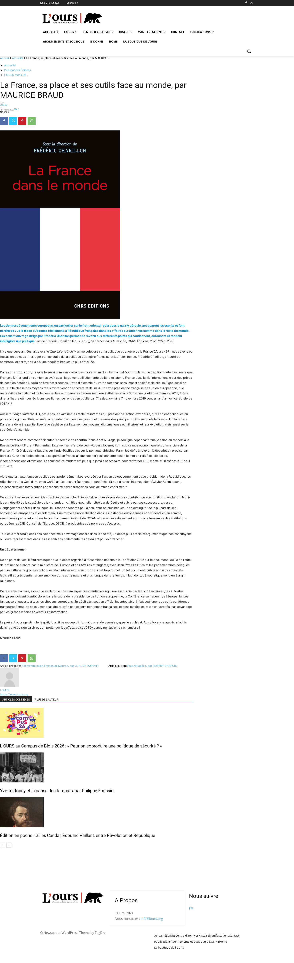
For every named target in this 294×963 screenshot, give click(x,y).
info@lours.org (152, 918)
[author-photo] (9, 686)
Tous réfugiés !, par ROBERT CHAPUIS (152, 665)
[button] (249, 51)
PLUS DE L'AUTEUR (46, 699)
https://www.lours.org (14, 694)
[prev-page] (2, 845)
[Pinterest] (22, 121)
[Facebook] (246, 3)
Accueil (4, 58)
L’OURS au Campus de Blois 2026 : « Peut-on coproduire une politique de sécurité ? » (81, 745)
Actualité (17, 58)
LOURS (3, 104)
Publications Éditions (17, 70)
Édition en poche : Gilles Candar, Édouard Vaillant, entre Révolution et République (77, 835)
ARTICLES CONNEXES (16, 699)
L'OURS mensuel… (16, 75)
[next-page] (8, 845)
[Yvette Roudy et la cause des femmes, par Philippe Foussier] (96, 767)
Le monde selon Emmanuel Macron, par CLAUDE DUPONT (61, 665)
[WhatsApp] (32, 121)
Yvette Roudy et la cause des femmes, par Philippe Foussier (57, 790)
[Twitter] (251, 3)
